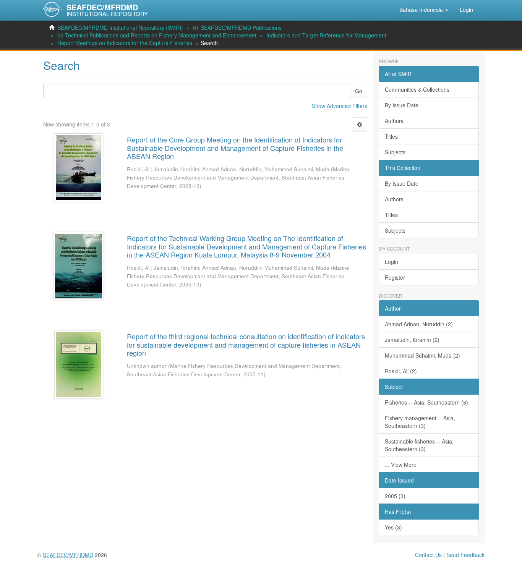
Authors (394, 121)
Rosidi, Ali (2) (401, 371)
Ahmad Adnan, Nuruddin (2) (419, 324)
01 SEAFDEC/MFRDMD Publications (237, 27)
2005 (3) (395, 496)
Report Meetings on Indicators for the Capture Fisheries (124, 43)
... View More (401, 464)
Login (391, 262)
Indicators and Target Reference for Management (326, 35)
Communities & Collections (417, 89)
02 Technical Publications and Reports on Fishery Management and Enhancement (156, 35)
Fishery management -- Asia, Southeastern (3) (420, 421)
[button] (424, 9)
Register (395, 277)
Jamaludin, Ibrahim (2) (412, 339)
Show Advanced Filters (339, 106)
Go (358, 91)
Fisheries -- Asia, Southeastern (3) (426, 402)
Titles (391, 136)
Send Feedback (465, 555)
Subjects (395, 152)
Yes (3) (393, 527)
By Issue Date (401, 105)
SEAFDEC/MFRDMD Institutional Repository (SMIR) (120, 27)
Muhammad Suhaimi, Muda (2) (422, 355)
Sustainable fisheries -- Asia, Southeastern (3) (419, 445)
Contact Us (428, 555)
